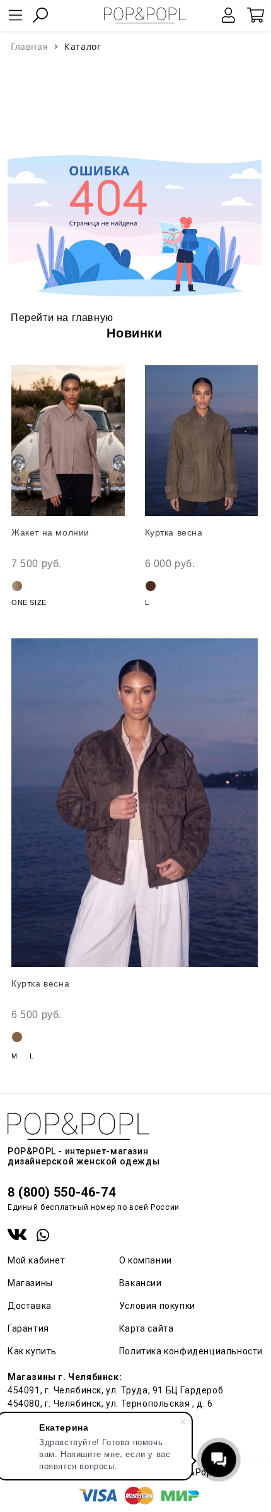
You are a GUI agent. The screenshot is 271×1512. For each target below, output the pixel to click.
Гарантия (28, 1328)
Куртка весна (174, 532)
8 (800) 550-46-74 (61, 1192)
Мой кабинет (37, 1260)
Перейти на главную (62, 317)
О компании (145, 1260)
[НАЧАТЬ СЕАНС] (228, 15)
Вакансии (140, 1283)
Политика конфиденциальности (191, 1351)
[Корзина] (255, 15)
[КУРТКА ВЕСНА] (201, 440)
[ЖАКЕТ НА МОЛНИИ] (68, 440)
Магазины (30, 1283)
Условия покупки (157, 1306)
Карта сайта (146, 1328)
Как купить (32, 1351)
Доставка (30, 1306)
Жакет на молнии (50, 532)
